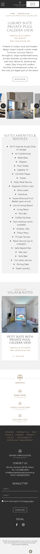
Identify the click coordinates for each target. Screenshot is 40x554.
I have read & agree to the (19, 501)
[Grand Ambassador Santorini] (20, 4)
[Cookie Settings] (30, 551)
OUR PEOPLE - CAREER (20, 433)
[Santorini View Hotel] (20, 417)
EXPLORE (20, 356)
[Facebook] (16, 524)
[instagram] (23, 524)
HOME (13, 13)
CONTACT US (23, 432)
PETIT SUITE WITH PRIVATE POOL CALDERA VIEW (20, 339)
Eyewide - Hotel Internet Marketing (24, 544)
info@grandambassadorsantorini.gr (20, 472)
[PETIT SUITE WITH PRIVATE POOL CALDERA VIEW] (20, 314)
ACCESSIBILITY (24, 437)
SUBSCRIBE (20, 510)
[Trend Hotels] (20, 379)
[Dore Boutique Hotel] (20, 393)
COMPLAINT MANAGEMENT (20, 440)
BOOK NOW (32, 4)
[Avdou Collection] (20, 405)
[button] (3, 106)
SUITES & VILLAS (23, 13)
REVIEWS (10, 432)
